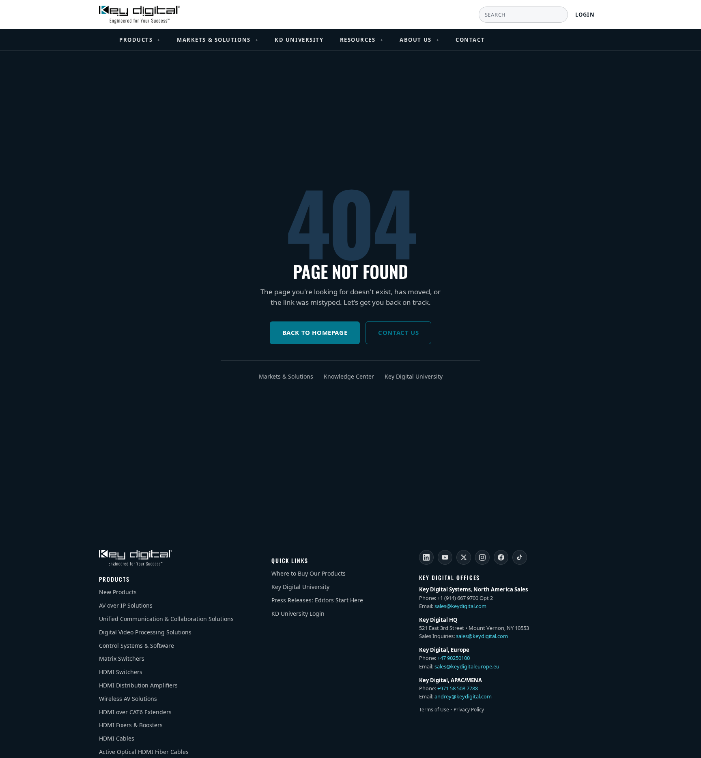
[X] (463, 557)
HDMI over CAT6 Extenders (135, 712)
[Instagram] (482, 557)
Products (140, 39)
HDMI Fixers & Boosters (131, 725)
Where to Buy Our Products (308, 573)
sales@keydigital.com (460, 606)
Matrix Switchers (121, 658)
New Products (118, 592)
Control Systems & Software (136, 645)
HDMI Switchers (120, 672)
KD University (299, 39)
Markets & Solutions (217, 39)
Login (585, 14)
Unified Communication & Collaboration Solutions (166, 619)
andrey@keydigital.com (463, 696)
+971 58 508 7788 (457, 688)
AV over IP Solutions (126, 605)
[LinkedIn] (426, 557)
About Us (419, 39)
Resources (362, 39)
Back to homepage (315, 332)
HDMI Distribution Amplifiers (138, 685)
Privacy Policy (469, 709)
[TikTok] (519, 557)
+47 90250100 (453, 658)
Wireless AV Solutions (128, 698)
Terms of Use (434, 709)
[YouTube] (445, 557)
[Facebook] (501, 557)
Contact (470, 39)
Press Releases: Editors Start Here (317, 600)
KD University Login (298, 613)
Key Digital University (414, 376)
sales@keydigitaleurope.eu (466, 666)
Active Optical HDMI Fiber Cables (144, 752)
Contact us (398, 332)
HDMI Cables (116, 738)
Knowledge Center (349, 376)
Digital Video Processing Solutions (145, 632)
